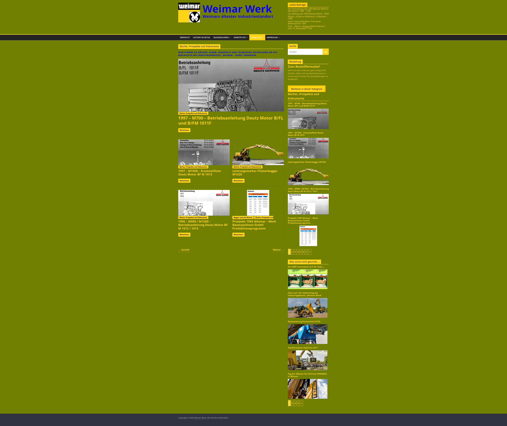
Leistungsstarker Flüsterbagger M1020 (255, 172)
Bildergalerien (221, 37)
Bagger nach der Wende (243, 217)
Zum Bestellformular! (304, 66)
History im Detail (201, 37)
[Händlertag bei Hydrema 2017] (307, 350)
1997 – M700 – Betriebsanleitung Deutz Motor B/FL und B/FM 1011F (230, 120)
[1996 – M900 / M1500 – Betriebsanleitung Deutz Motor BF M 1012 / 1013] (204, 191)
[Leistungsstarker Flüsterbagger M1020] (258, 141)
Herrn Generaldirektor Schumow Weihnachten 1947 (304, 22)
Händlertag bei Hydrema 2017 (303, 347)
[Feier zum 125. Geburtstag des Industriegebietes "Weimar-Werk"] (307, 297)
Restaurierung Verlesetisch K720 (304, 321)
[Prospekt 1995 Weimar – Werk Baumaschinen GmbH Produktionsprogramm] (258, 191)
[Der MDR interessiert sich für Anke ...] (307, 269)
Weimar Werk (237, 9)
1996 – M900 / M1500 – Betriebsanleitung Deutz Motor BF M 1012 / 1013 (203, 224)
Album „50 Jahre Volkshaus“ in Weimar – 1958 (308, 17)
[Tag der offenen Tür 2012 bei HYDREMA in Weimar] (307, 378)
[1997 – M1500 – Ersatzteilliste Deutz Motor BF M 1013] (204, 141)
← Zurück (183, 249)
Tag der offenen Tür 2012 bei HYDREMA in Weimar (307, 375)
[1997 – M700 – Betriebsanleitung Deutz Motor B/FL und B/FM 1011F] (231, 60)
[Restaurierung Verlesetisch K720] (307, 324)
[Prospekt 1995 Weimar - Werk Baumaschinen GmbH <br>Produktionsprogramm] (308, 225)
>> (309, 251)
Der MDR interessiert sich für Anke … (306, 266)
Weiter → (278, 249)
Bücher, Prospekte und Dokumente (193, 113)
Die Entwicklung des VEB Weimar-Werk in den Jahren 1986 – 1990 (308, 9)
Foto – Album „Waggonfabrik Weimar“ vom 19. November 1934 (306, 27)
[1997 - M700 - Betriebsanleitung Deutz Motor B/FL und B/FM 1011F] (308, 108)
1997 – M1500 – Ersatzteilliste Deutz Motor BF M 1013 (199, 172)
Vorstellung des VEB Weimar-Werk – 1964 (308, 13)
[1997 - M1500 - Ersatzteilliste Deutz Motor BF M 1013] (308, 137)
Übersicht (185, 37)
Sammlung (256, 37)
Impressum (272, 37)
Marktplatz (240, 37)
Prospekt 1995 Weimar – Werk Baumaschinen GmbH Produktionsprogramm (254, 224)
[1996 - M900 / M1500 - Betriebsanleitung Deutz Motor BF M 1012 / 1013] (308, 193)
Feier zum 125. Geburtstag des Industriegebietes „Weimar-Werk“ (305, 294)
